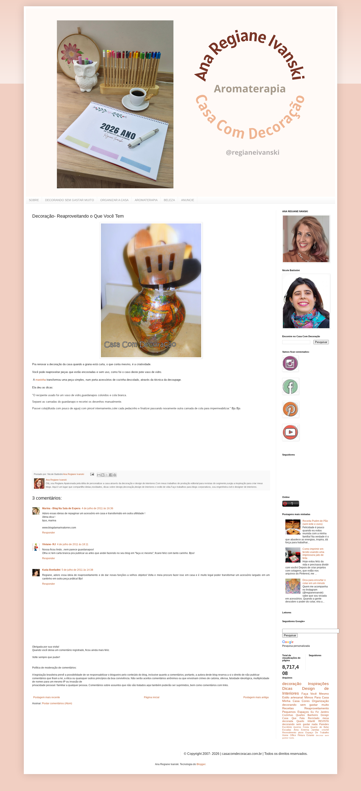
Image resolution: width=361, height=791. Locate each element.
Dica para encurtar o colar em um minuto (314, 581)
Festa (306, 727)
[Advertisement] (63, 440)
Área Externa (301, 729)
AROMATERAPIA (146, 200)
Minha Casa (291, 701)
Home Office (289, 735)
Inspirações (318, 683)
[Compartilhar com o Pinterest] (115, 475)
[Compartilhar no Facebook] (111, 475)
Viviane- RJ (49, 544)
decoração (291, 683)
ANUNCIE (187, 200)
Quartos (300, 715)
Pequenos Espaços (295, 711)
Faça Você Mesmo (315, 693)
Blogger (201, 764)
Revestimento (289, 732)
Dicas (287, 688)
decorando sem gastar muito (305, 704)
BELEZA (169, 200)
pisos (301, 732)
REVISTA (323, 721)
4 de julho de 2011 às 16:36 (97, 508)
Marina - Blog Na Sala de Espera (61, 508)
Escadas (286, 729)
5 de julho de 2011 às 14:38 (77, 569)
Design (325, 715)
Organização (320, 701)
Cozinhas (287, 715)
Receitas (288, 708)
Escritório (287, 727)
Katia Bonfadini (51, 569)
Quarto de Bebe (319, 727)
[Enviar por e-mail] (99, 475)
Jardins (324, 712)
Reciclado (313, 718)
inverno (297, 727)
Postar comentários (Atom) (57, 703)
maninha (40, 379)
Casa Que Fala (293, 718)
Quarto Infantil (305, 721)
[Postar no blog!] (103, 475)
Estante (310, 735)
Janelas (315, 729)
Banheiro (313, 715)
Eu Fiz (315, 712)
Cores (306, 701)
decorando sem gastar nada (300, 724)
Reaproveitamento (316, 708)
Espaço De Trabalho (317, 732)
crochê (325, 729)
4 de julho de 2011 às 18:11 (72, 544)
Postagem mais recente (46, 697)
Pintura (301, 735)
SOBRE (34, 200)
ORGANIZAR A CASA (114, 200)
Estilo (285, 697)
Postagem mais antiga (256, 697)
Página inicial (151, 697)
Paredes (324, 724)
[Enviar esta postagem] (92, 474)
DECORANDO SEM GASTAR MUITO (69, 200)
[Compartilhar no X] (107, 475)
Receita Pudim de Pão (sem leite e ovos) (315, 522)
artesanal (297, 697)
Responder (48, 532)
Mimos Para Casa (316, 697)
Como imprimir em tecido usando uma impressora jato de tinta (313, 553)
